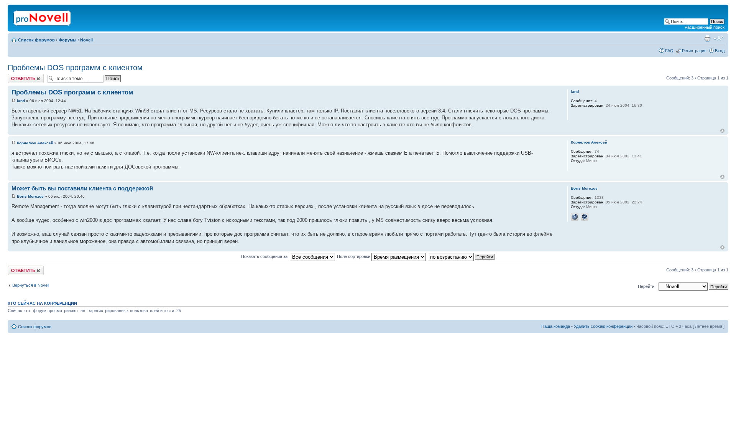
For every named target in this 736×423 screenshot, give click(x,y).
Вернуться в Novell (30, 285)
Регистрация (694, 50)
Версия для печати (707, 38)
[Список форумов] (43, 16)
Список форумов (36, 40)
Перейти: (647, 286)
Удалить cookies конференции (603, 326)
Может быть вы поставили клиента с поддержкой (82, 188)
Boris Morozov (30, 196)
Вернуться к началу (722, 131)
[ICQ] (584, 217)
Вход (719, 50)
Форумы (67, 40)
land (21, 101)
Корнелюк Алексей (35, 143)
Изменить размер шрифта (718, 38)
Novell (86, 40)
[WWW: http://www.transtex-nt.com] (574, 217)
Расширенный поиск (704, 27)
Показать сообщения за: (265, 256)
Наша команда (555, 326)
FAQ (669, 50)
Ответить (17, 76)
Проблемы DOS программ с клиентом (75, 67)
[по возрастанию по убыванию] (461, 256)
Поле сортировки (354, 256)
